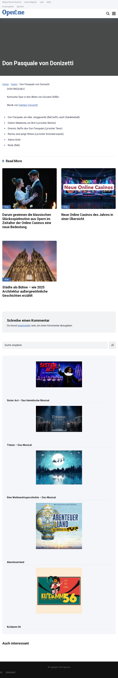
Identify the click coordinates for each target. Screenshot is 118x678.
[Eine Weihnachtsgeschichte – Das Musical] (59, 467)
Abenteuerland (15, 562)
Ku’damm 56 (14, 626)
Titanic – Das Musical (19, 445)
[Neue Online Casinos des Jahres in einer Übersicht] (88, 188)
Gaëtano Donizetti (28, 105)
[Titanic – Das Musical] (59, 419)
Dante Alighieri (30, 2)
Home (5, 84)
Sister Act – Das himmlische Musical (28, 400)
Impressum (10, 672)
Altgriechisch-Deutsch (11, 2)
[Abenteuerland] (59, 526)
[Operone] (13, 13)
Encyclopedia (8, 7)
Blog (6, 207)
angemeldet (24, 325)
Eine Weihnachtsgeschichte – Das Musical (31, 497)
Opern (14, 84)
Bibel (49, 2)
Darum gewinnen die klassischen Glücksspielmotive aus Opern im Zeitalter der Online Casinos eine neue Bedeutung (26, 221)
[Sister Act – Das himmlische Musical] (59, 374)
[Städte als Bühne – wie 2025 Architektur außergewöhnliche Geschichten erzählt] (29, 261)
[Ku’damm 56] (59, 590)
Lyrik (42, 2)
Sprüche (20, 7)
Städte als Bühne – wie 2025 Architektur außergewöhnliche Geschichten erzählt (25, 291)
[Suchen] (112, 345)
